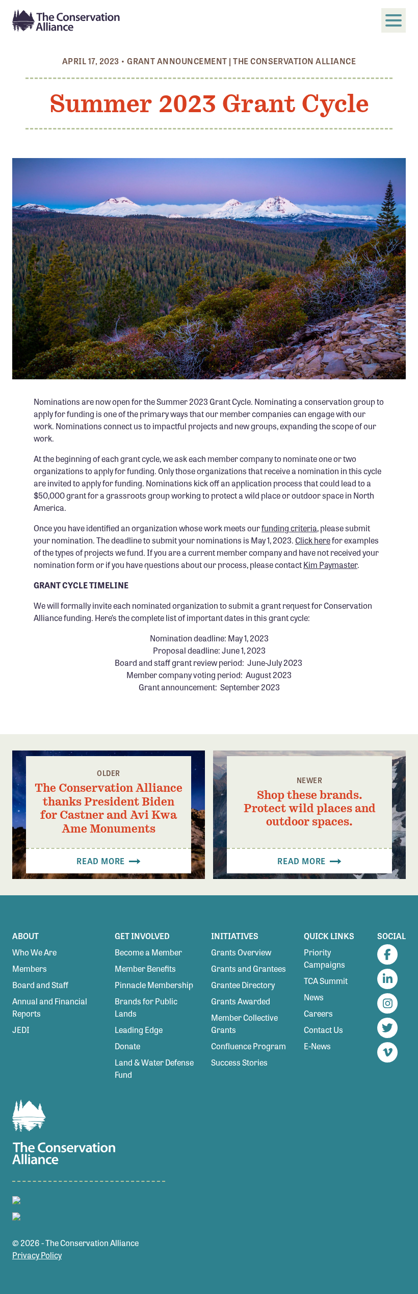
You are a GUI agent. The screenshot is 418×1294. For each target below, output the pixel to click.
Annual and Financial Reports (49, 1007)
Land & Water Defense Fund (154, 1068)
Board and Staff (40, 985)
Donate (127, 1046)
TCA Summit (326, 981)
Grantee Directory (243, 985)
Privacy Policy (37, 1255)
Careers (318, 1013)
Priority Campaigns (324, 958)
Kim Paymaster (330, 565)
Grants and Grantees (248, 968)
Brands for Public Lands (146, 1007)
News (314, 997)
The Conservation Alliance (294, 61)
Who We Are (34, 952)
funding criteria (289, 528)
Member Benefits (145, 968)
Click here (312, 540)
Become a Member (148, 952)
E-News (317, 1046)
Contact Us (323, 1030)
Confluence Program (248, 1046)
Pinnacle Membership (154, 985)
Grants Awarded (240, 1001)
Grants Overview (241, 952)
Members (29, 968)
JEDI (21, 1030)
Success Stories (239, 1062)
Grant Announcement (177, 61)
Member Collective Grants (244, 1024)
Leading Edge (139, 1030)
